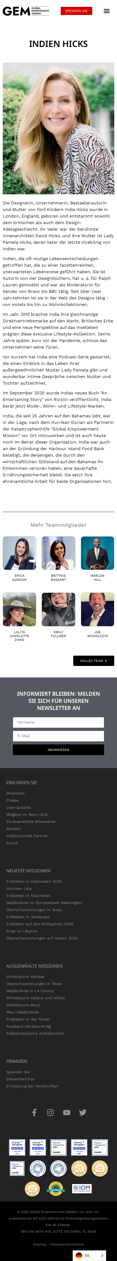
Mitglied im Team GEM (27, 814)
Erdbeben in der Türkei (28, 1019)
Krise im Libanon (22, 931)
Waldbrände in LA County (30, 991)
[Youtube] (66, 1112)
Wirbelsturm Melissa (25, 976)
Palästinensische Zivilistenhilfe (35, 1033)
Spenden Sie (18, 1072)
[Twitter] (82, 1112)
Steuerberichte (20, 1079)
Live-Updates (18, 807)
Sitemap (40, 1244)
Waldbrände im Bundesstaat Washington (44, 902)
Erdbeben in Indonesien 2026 (34, 881)
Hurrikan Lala (19, 888)
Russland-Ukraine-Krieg (28, 1026)
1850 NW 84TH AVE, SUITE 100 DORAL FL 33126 (58, 1231)
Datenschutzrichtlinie (67, 1244)
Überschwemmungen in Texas (34, 910)
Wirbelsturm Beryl (23, 1005)
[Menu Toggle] (106, 11)
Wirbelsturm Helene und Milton (35, 998)
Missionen (15, 793)
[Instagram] (50, 1112)
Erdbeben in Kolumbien (28, 895)
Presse (12, 800)
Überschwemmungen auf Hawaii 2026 (42, 938)
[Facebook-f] (34, 1112)
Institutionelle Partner (27, 836)
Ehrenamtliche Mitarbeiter (31, 821)
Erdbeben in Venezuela (28, 917)
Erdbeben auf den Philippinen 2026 (39, 924)
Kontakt (13, 828)
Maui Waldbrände (22, 1012)
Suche (12, 843)
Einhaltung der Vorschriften (32, 1086)
